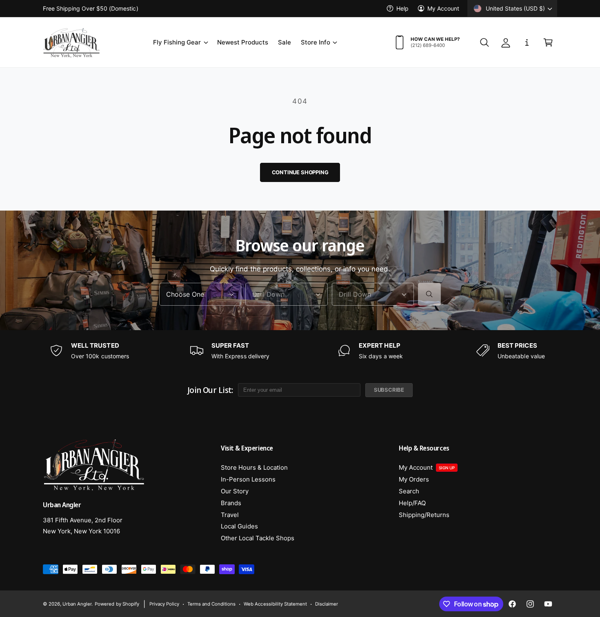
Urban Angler (76, 604)
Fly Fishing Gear (177, 42)
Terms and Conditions (211, 604)
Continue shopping (300, 172)
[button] (180, 42)
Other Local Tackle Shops (257, 538)
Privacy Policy (164, 604)
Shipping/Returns (424, 515)
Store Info (315, 42)
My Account (443, 8)
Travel (230, 515)
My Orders (414, 479)
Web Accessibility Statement (275, 604)
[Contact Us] (527, 42)
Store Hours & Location (254, 467)
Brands (231, 503)
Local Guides (239, 526)
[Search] (429, 294)
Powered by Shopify (117, 604)
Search (409, 491)
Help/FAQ (412, 503)
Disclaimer (326, 604)
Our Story (235, 491)
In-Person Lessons (248, 479)
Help (402, 8)
